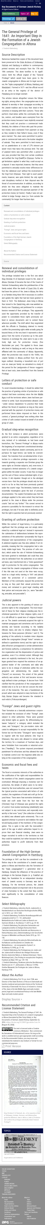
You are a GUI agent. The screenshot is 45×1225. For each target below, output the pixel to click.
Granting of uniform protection (15, 222)
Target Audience (9, 1204)
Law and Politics (9, 1154)
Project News (31, 1210)
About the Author (10, 251)
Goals (6, 1200)
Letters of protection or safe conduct (17, 215)
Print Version (13, 1046)
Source (6, 261)
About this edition (6, 1)
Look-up (19, 19)
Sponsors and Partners (34, 1208)
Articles (7, 1190)
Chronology (6, 19)
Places (6, 1182)
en (40, 3)
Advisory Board (31, 1206)
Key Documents (9, 1202)
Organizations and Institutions (13, 1158)
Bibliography (9, 1188)
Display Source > (12, 999)
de (37, 3)
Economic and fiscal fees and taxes (16, 233)
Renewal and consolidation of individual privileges (21, 211)
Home (5, 23)
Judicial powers (9, 226)
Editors (29, 1202)
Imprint (29, 1216)
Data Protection (31, 1218)
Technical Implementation (12, 1214)
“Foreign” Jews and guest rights (15, 230)
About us (15, 1)
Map (32, 14)
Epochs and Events (10, 1186)
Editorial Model (9, 1208)
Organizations (9, 1184)
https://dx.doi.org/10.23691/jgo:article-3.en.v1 (23, 1022)
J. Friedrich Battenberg (10, 48)
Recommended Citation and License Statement (20, 255)
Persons (7, 1179)
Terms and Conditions (27, 1)
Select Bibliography (10, 243)
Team (28, 1200)
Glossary (7, 1192)
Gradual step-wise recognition (14, 219)
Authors (29, 1204)
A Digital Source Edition (10, 9)
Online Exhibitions (8, 14)
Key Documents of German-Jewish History (21, 6)
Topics (23, 14)
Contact (37, 1)
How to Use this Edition (11, 1206)
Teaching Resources (8, 1194)
